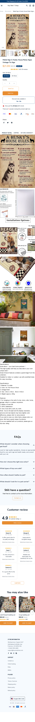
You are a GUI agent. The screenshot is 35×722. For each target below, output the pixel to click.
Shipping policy (12, 684)
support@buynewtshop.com (15, 650)
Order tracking (12, 664)
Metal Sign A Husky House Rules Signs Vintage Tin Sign (8, 542)
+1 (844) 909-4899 (13, 648)
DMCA (9, 670)
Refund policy (11, 690)
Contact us (11, 660)
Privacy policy (11, 678)
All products (8, 11)
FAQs (9, 667)
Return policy (11, 687)
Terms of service (12, 681)
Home (1, 11)
